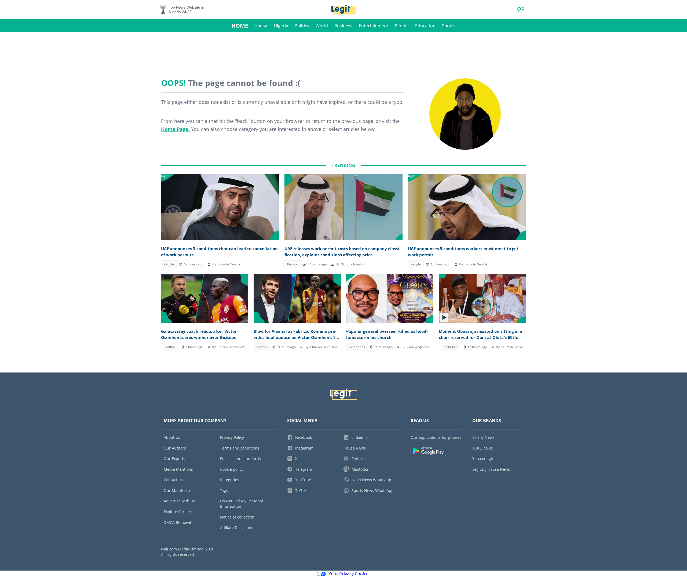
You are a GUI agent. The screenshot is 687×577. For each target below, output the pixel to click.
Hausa (260, 26)
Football (170, 347)
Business (343, 26)
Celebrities (357, 347)
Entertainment (373, 26)
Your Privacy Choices (349, 574)
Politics (302, 26)
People (402, 26)
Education (425, 26)
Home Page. (175, 129)
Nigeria (281, 26)
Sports (448, 26)
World (322, 26)
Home (240, 25)
